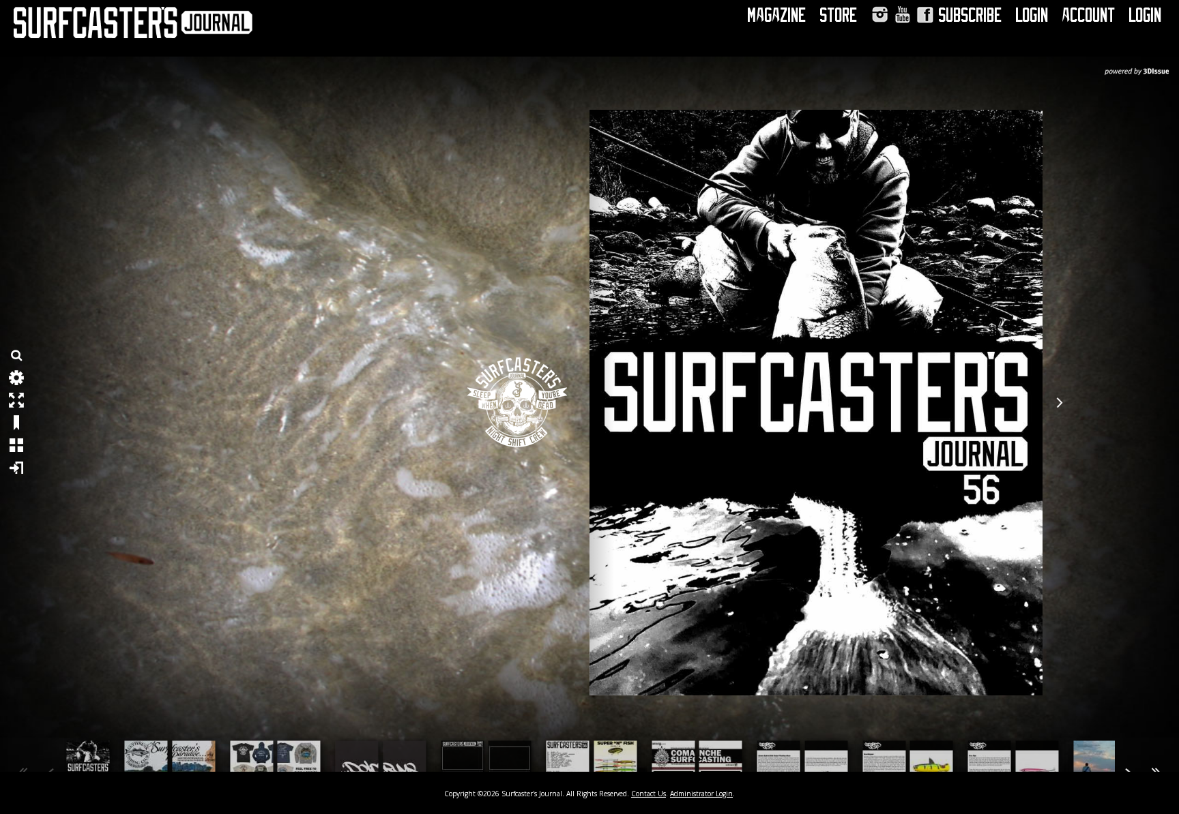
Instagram (879, 14)
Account (1089, 14)
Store (839, 14)
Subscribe (970, 14)
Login (1032, 14)
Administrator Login (701, 793)
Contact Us (648, 793)
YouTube (902, 14)
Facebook (924, 14)
